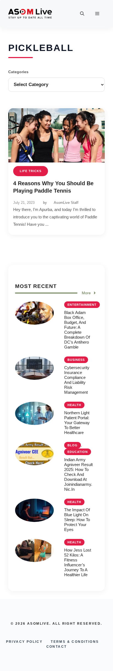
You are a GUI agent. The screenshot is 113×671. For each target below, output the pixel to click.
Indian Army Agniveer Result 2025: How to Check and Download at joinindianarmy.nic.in (78, 474)
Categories (18, 72)
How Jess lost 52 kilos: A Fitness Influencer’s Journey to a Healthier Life (77, 562)
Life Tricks (30, 171)
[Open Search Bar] (82, 13)
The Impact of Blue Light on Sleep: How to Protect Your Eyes (77, 519)
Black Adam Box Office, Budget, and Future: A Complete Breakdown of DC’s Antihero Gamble (77, 329)
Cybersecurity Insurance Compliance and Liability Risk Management (76, 380)
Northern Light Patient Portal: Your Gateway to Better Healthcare (77, 422)
